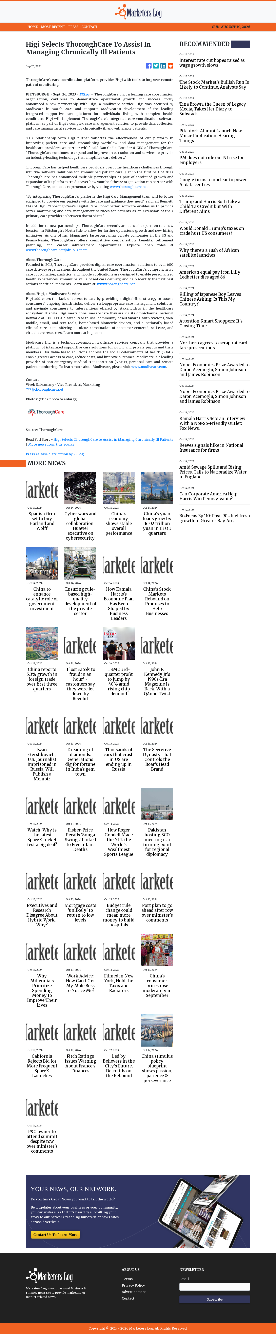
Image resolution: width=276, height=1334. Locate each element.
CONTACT (89, 27)
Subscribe (215, 1299)
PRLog (84, 94)
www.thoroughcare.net (129, 187)
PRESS (73, 27)
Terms (127, 1279)
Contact (128, 1298)
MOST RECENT (53, 27)
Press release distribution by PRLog (55, 454)
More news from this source (51, 444)
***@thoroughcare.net (44, 389)
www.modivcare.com (148, 367)
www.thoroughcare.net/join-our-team (56, 250)
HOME (32, 27)
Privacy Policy (133, 1285)
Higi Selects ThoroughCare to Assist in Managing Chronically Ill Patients (113, 439)
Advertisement (134, 1292)
